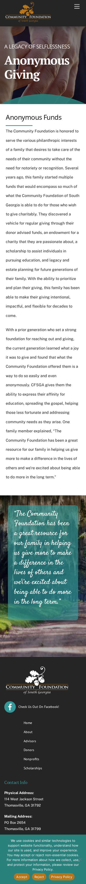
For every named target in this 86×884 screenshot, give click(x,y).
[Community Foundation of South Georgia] (28, 21)
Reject (39, 877)
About (28, 732)
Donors (29, 750)
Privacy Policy (61, 877)
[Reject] (80, 859)
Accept (21, 877)
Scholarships (33, 768)
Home (28, 722)
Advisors (30, 741)
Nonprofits (31, 759)
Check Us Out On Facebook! (38, 706)
